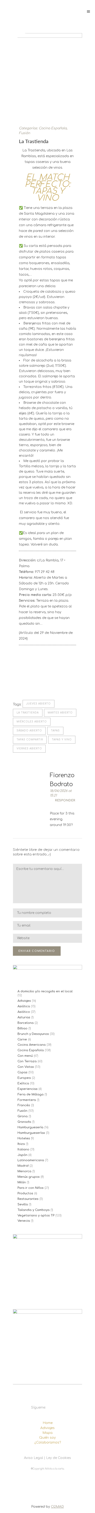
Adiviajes (24, 1000)
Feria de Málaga (31, 1094)
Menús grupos (29, 1176)
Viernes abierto (29, 748)
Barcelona (26, 1023)
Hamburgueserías (31, 1133)
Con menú (25, 1055)
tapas (55, 730)
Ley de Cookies (58, 1458)
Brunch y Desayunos (33, 1034)
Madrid (23, 1165)
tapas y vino (62, 739)
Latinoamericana (31, 1160)
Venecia (24, 1220)
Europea (24, 1078)
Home (48, 1423)
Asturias (24, 1017)
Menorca (24, 1171)
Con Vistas (26, 1066)
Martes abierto (60, 712)
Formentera (27, 1100)
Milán (22, 1182)
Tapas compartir (30, 739)
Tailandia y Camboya (34, 1210)
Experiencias (28, 1089)
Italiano (23, 1149)
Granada (24, 1121)
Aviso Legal (33, 1458)
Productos (25, 1193)
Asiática (24, 1006)
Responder (65, 800)
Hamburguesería (30, 1127)
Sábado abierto (29, 730)
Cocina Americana (32, 1044)
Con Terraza (27, 1061)
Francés (24, 1105)
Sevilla (23, 1204)
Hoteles (24, 1138)
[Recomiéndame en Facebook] (21, 682)
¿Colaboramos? (47, 1442)
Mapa (47, 1433)
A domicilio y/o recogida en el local (45, 991)
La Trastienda (28, 712)
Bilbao (22, 1028)
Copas (22, 1072)
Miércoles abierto (32, 721)
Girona (23, 1116)
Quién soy (47, 1437)
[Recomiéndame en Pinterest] (36, 682)
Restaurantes (28, 1199)
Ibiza (21, 1144)
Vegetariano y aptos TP (36, 1215)
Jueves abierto (38, 703)
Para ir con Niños (31, 1188)
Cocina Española (53, 128)
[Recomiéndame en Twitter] (28, 682)
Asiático (24, 1011)
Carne (22, 1039)
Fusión (24, 133)
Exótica (23, 1083)
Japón (22, 1155)
